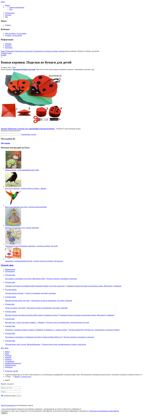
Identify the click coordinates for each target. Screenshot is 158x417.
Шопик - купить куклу (23, 376)
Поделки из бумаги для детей (24, 69)
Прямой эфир (7, 265)
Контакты (8, 47)
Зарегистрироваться (8, 405)
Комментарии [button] (10, 269)
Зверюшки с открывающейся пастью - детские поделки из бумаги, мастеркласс (34, 261)
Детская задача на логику (14, 293)
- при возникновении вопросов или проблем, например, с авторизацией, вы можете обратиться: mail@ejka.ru (41, 409)
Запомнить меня (9, 396)
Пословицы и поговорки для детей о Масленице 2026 (25, 279)
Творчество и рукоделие (24, 51)
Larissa (13, 311)
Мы (6, 17)
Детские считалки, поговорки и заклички (61, 279)
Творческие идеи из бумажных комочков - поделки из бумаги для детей (31, 246)
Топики (8, 25)
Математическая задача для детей (17, 300)
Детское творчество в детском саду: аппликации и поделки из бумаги (27, 129)
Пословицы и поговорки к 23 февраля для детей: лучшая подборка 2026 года (33, 337)
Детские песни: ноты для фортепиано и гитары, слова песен (64, 344)
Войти (7, 352)
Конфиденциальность (13, 363)
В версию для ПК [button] (11, 371)
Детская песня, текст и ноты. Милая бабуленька (22, 344)
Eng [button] (10, 9)
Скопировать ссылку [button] (28, 134)
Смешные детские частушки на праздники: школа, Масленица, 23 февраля (94, 286)
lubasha (14, 289)
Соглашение (9, 361)
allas (12, 304)
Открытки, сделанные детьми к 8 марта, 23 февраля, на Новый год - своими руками (36, 330)
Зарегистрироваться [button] (16, 7)
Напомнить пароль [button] (26, 405)
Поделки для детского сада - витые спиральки (22, 228)
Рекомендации (10, 365)
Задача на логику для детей (15, 308)
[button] (7, 5)
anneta (13, 297)
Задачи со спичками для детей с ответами (40, 293)
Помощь (8, 44)
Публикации (10, 13)
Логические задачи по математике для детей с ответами (51, 300)
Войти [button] (7, 380)
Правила (8, 46)
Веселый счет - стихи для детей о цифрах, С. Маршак (24, 322)
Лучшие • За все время (13, 35)
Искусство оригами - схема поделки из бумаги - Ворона (25, 188)
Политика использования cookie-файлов (104, 411)
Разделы (8, 15)
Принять (4, 413)
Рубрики (8, 355)
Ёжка (3, 2)
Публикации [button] (10, 271)
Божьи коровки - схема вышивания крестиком (22, 170)
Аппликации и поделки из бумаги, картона (49, 51)
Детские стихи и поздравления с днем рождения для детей (67, 322)
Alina (13, 275)
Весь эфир (4, 348)
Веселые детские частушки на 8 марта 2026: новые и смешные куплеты (31, 315)
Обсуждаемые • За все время (15, 33)
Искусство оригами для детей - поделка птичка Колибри (26, 207)
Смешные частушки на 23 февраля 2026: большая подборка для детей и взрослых (35, 286)
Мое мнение (5, 143)
